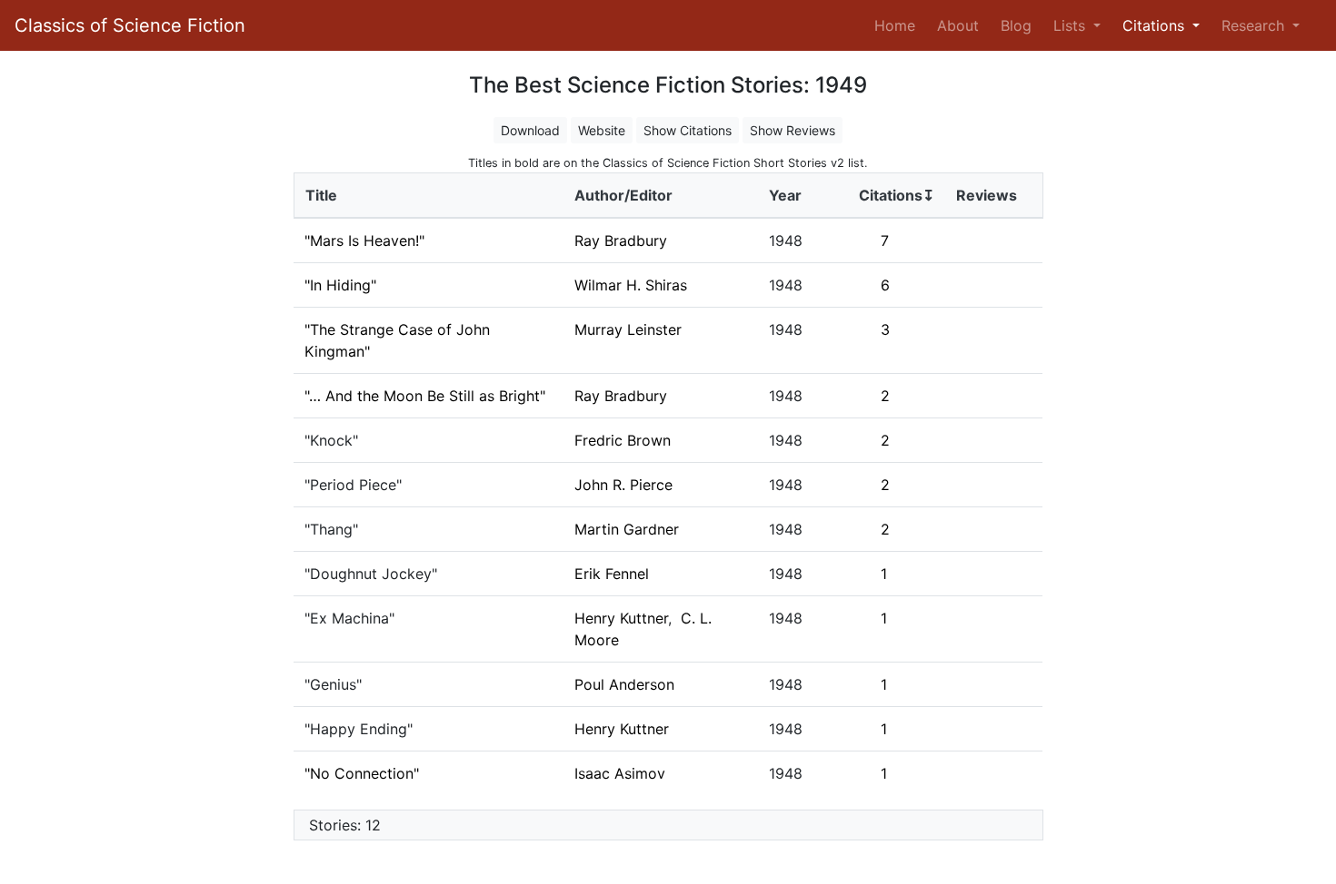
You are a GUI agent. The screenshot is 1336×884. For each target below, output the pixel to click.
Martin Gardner (626, 529)
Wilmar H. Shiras (630, 285)
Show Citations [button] (687, 130)
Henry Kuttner (621, 618)
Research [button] (1255, 25)
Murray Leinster (628, 329)
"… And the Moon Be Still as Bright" (424, 396)
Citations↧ (896, 195)
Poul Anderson (624, 684)
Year (785, 195)
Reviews (986, 195)
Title (321, 195)
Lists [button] (1071, 25)
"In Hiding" (340, 285)
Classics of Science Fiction (130, 25)
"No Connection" (361, 773)
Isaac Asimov (619, 773)
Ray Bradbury (620, 240)
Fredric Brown (622, 440)
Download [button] (530, 130)
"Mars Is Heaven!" (364, 240)
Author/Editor (623, 195)
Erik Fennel (611, 574)
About (958, 25)
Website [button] (601, 130)
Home (898, 24)
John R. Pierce (623, 485)
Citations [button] (1155, 25)
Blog (1016, 25)
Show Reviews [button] (792, 130)
